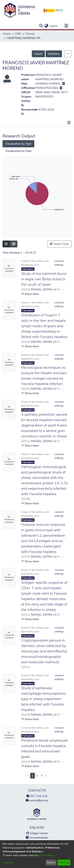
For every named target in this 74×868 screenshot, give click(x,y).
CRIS (18, 34)
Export (38, 54)
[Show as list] (6, 244)
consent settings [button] (59, 263)
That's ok (64, 862)
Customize (8, 862)
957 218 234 (38, 796)
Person (30, 34)
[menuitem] (46, 26)
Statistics (54, 54)
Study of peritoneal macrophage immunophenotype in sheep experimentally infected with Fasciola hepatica (44, 699)
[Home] (20, 10)
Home (7, 34)
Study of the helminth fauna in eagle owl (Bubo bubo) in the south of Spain (43, 279)
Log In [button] (54, 26)
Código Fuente (38, 833)
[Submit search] (41, 26)
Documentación (38, 838)
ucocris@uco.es (38, 800)
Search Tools (60, 244)
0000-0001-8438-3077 (51, 92)
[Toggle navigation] (66, 25)
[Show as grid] (13, 244)
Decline (51, 862)
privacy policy (46, 855)
